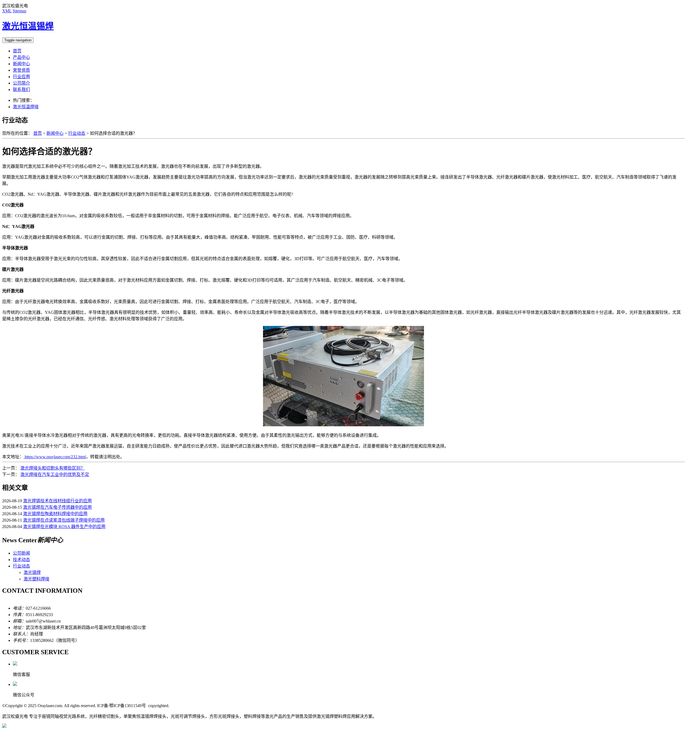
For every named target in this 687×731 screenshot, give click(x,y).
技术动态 (21, 559)
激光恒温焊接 (26, 106)
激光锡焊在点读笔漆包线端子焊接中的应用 (64, 520)
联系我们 (21, 89)
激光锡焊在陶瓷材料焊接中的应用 (55, 513)
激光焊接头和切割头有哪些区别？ (52, 468)
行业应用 (21, 76)
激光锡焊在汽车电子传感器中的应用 (57, 507)
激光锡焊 (32, 572)
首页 (17, 51)
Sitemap (19, 11)
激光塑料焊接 (36, 579)
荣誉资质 (21, 70)
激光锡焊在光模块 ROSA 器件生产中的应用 (64, 526)
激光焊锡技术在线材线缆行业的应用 (57, 501)
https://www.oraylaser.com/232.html (55, 456)
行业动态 (76, 133)
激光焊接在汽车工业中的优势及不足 (54, 474)
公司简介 (21, 83)
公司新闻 (21, 553)
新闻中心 (21, 63)
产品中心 (21, 57)
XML (7, 11)
